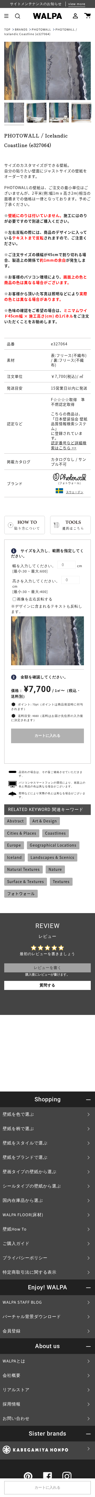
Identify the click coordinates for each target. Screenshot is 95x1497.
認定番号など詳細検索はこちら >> (69, 445)
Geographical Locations (53, 845)
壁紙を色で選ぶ (18, 1114)
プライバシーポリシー (25, 1258)
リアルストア (16, 1390)
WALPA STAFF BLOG (22, 1302)
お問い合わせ (16, 1418)
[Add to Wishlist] (47, 752)
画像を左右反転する (35, 599)
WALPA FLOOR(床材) (23, 1215)
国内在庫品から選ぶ (23, 1200)
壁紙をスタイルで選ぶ (25, 1143)
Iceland (14, 857)
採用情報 (12, 1404)
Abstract (15, 820)
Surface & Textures (25, 881)
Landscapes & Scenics (52, 857)
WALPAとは (14, 1361)
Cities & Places (21, 833)
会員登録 (12, 1331)
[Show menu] (8, 16)
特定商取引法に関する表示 (29, 1272)
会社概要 (12, 1375)
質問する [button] (47, 985)
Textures (61, 881)
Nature (55, 869)
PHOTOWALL (41, 29)
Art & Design (44, 820)
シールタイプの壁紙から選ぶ (32, 1186)
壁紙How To (15, 1229)
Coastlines (55, 833)
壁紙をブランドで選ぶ (25, 1157)
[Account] (75, 16)
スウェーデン (74, 492)
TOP (7, 29)
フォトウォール (21, 893)
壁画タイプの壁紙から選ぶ (29, 1172)
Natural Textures (23, 869)
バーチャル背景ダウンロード (32, 1317)
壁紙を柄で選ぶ (18, 1129)
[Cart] (87, 16)
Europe (14, 845)
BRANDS (21, 29)
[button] (17, 16)
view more (76, 4)
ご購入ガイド (16, 1244)
